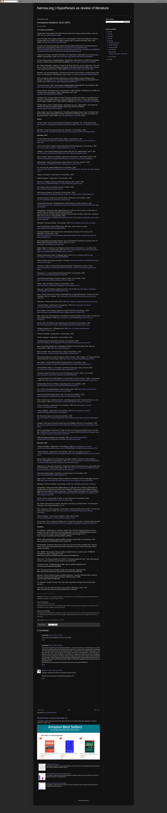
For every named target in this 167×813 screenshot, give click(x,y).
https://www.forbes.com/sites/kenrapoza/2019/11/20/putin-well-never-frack (57, 353)
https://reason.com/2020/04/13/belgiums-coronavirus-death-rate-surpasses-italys (59, 183)
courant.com (45, 249)
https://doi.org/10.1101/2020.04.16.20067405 (49, 108)
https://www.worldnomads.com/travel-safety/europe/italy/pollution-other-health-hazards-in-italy (63, 325)
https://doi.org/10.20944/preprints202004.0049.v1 (64, 81)
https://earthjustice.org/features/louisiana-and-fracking (82, 301)
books (57, 620)
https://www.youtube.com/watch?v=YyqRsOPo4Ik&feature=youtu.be (56, 148)
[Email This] (49, 625)
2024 (108, 32)
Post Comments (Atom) (50, 712)
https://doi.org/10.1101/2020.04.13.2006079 (86, 101)
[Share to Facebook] (55, 625)
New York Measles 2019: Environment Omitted (58, 773)
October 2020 (112, 45)
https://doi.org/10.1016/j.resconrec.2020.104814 (72, 115)
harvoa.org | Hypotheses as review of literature (73, 8)
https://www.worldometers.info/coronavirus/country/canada (53, 199)
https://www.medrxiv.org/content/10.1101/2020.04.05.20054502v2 (75, 56)
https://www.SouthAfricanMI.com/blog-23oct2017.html (52, 475)
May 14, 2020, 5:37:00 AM (56, 635)
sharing (50, 620)
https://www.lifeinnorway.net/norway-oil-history (50, 189)
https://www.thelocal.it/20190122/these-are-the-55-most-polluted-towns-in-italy (58, 396)
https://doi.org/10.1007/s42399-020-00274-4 (86, 74)
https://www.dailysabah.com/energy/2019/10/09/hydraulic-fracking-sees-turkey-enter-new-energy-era (65, 158)
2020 (108, 41)
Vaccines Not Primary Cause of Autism (56, 783)
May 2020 (111, 52)
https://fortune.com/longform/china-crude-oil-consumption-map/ (54, 500)
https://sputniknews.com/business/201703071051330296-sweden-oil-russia (58, 385)
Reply (43, 640)
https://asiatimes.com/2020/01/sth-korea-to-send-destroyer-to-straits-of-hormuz (59, 164)
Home (68, 710)
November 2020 (113, 43)
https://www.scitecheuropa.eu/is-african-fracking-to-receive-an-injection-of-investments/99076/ (67, 480)
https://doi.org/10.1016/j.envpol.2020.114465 (54, 42)
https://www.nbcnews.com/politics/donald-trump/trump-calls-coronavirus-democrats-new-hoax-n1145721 (66, 131)
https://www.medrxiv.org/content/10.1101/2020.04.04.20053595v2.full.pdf (57, 87)
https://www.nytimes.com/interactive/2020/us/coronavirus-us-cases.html (71, 401)
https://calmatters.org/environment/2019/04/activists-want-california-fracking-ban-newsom (62, 153)
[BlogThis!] (51, 625)
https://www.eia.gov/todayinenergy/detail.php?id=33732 (78, 359)
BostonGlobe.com (47, 215)
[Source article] (41, 26)
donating (62, 620)
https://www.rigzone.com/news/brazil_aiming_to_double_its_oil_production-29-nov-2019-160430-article (65, 194)
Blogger (87, 800)
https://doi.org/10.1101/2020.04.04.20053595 (49, 94)
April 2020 (112, 56)
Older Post (96, 710)
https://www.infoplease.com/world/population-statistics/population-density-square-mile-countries (63, 342)
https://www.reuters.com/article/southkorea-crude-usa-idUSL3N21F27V (56, 369)
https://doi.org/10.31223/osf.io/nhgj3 (51, 35)
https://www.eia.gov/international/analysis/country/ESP (52, 274)
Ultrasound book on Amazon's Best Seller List (52, 718)
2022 (108, 36)
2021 (108, 38)
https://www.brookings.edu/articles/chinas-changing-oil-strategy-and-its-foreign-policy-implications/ (69, 523)
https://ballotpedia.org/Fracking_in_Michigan (83, 223)
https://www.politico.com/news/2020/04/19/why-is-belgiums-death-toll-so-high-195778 (60, 312)
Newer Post (41, 710)
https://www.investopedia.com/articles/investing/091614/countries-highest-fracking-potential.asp (63, 364)
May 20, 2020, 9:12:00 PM (55, 670)
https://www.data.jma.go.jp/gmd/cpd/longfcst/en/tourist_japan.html (55, 280)
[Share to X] (53, 625)
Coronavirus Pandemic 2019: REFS (118, 54)
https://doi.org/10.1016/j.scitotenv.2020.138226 (80, 69)
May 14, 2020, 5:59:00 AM (56, 645)
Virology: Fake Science (52, 764)
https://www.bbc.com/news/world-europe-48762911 (51, 228)
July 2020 (111, 49)
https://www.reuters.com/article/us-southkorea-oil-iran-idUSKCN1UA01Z (57, 375)
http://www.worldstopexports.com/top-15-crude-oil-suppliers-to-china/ (56, 518)
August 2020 (112, 47)
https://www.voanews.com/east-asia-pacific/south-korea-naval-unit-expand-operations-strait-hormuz (69, 380)
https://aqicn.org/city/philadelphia (60, 348)
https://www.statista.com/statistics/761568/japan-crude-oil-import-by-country (58, 285)
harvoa (44, 670)
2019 (108, 59)
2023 (108, 34)
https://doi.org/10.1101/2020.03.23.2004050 (83, 62)
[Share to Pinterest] (57, 625)
